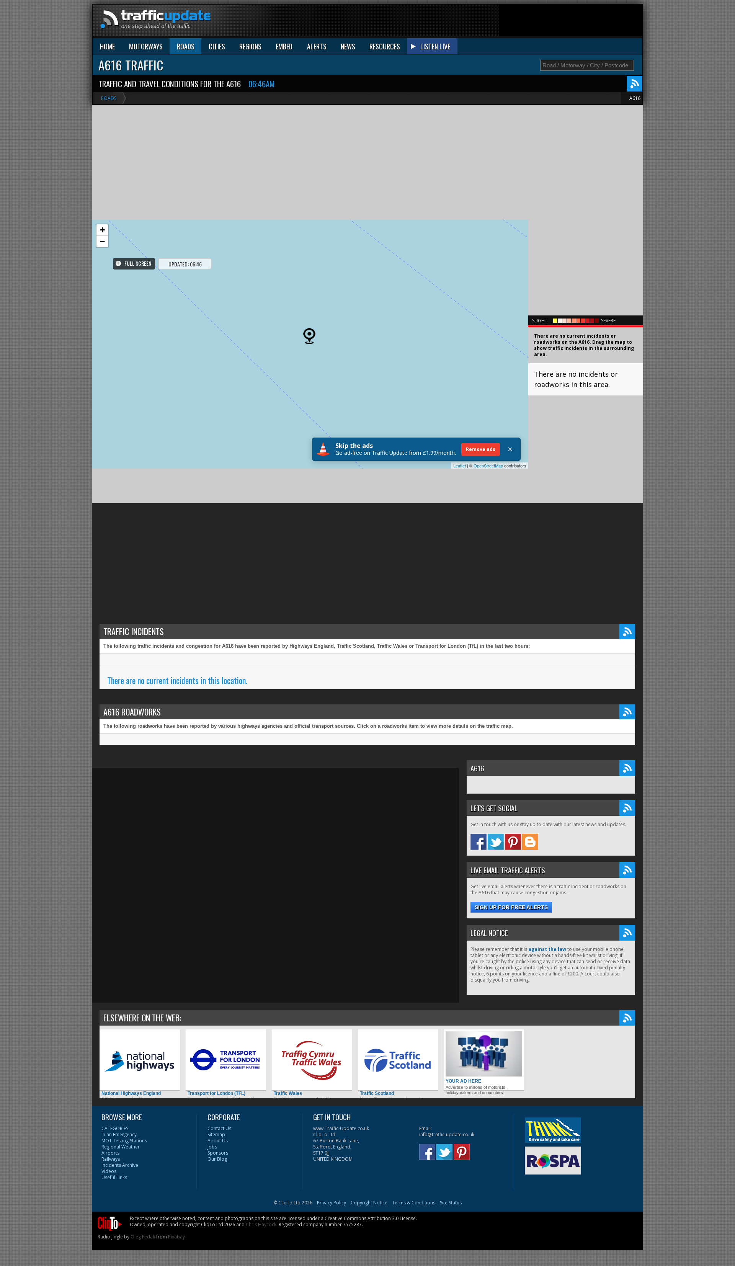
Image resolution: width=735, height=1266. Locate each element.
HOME (107, 46)
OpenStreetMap (488, 465)
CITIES (217, 46)
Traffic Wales (288, 1093)
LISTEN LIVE (435, 46)
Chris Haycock (261, 1224)
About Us (217, 1140)
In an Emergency (119, 1134)
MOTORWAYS (146, 46)
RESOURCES (384, 46)
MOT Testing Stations (124, 1140)
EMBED (284, 46)
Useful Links (114, 1177)
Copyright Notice (369, 1202)
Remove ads (480, 449)
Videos (108, 1171)
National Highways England (131, 1093)
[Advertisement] (503, 22)
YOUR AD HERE (463, 1081)
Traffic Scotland (377, 1093)
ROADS (185, 46)
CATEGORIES (114, 1128)
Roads (108, 98)
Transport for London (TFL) (216, 1093)
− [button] (102, 241)
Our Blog (217, 1159)
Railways (110, 1159)
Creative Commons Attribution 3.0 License (370, 1218)
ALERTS (317, 46)
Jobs (212, 1146)
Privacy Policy (331, 1202)
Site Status (451, 1202)
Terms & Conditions (413, 1202)
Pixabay (176, 1236)
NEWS (348, 46)
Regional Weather (120, 1146)
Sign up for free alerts (511, 907)
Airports (110, 1153)
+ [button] (102, 230)
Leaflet (459, 465)
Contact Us (219, 1128)
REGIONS (250, 46)
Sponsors (217, 1153)
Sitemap (216, 1134)
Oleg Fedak (143, 1236)
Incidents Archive (119, 1165)
